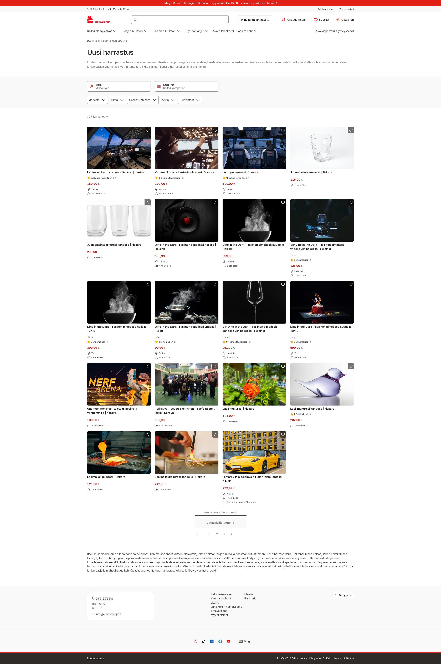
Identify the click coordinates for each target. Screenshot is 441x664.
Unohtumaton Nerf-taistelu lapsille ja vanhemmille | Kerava (112, 410)
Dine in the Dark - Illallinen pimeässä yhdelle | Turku (185, 329)
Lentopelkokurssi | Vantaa (240, 172)
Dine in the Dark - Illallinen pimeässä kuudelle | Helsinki (254, 247)
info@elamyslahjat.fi (108, 614)
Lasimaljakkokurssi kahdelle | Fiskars (180, 477)
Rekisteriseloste (221, 594)
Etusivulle (92, 41)
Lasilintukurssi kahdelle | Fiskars (312, 408)
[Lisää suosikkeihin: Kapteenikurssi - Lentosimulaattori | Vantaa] (215, 130)
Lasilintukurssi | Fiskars (238, 408)
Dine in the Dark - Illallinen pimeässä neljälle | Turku (117, 329)
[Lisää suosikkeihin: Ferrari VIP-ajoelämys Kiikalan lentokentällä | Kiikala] (283, 434)
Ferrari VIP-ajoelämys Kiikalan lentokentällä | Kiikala (253, 479)
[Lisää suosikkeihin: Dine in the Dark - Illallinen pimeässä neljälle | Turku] (148, 284)
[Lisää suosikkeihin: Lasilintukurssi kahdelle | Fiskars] (351, 366)
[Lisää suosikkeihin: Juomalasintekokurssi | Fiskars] (351, 130)
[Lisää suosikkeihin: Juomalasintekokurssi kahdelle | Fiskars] (148, 202)
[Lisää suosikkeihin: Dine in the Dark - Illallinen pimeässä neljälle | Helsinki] (215, 202)
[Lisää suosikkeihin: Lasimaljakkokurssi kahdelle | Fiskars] (215, 434)
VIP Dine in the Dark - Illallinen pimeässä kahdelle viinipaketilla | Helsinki (250, 329)
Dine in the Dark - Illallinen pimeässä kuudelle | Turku (321, 329)
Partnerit (250, 598)
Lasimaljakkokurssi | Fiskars (106, 477)
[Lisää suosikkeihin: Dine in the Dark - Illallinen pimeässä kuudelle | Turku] (351, 284)
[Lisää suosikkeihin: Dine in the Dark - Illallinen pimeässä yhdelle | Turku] (215, 284)
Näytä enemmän (195, 66)
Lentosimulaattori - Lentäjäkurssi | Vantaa (115, 172)
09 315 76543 (105, 598)
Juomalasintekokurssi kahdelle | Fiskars (114, 244)
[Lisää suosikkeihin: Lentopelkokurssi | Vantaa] (283, 130)
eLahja (215, 602)
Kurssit (104, 41)
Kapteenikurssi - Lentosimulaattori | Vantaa (184, 172)
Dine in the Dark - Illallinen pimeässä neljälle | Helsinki (185, 247)
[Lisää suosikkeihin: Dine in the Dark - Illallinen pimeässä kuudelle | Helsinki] (283, 202)
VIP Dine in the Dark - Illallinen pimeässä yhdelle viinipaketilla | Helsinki (317, 247)
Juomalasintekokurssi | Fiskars (311, 172)
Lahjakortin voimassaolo (226, 606)
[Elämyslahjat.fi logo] (99, 20)
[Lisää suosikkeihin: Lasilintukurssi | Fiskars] (283, 366)
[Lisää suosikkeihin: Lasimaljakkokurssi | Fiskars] (148, 434)
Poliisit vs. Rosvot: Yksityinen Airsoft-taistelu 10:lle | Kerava (185, 410)
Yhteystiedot (219, 611)
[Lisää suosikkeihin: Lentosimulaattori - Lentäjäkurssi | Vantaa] (148, 130)
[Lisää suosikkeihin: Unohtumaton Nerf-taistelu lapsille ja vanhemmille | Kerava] (148, 366)
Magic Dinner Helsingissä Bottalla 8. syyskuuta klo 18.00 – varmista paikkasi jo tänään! (220, 3)
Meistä (248, 594)
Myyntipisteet (219, 615)
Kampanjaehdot (221, 598)
